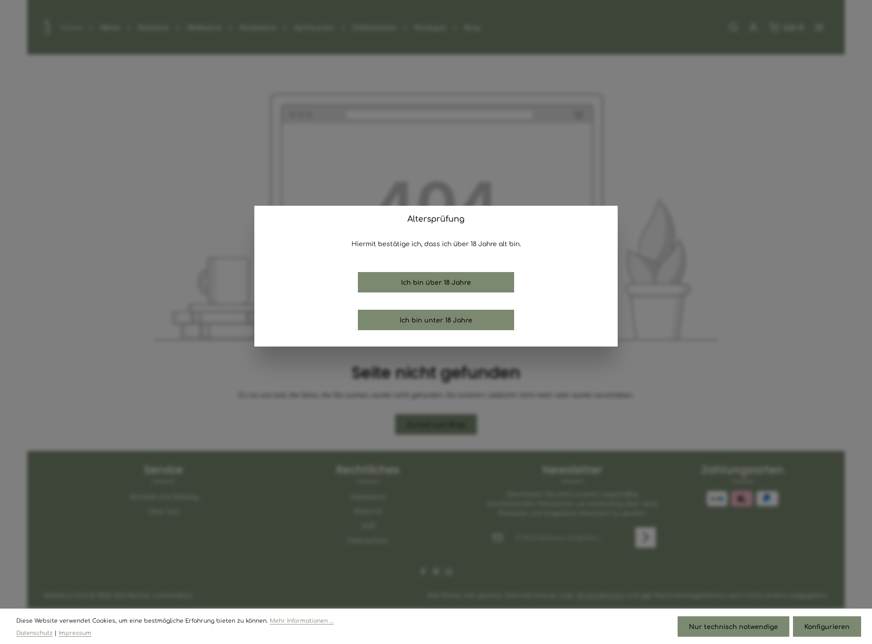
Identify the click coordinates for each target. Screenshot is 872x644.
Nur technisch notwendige (733, 626)
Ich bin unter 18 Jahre (436, 320)
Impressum (75, 632)
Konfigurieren (827, 626)
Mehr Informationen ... (302, 620)
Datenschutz (34, 632)
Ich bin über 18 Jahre (436, 282)
